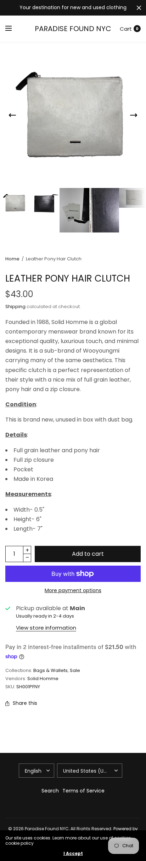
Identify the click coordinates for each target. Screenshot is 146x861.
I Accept (73, 853)
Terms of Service (83, 790)
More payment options (73, 590)
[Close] (139, 8)
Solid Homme (42, 678)
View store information (46, 627)
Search (50, 790)
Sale (75, 670)
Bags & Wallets (50, 670)
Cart (126, 29)
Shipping (15, 306)
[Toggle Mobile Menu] (13, 28)
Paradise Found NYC (73, 29)
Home (12, 258)
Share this (25, 703)
